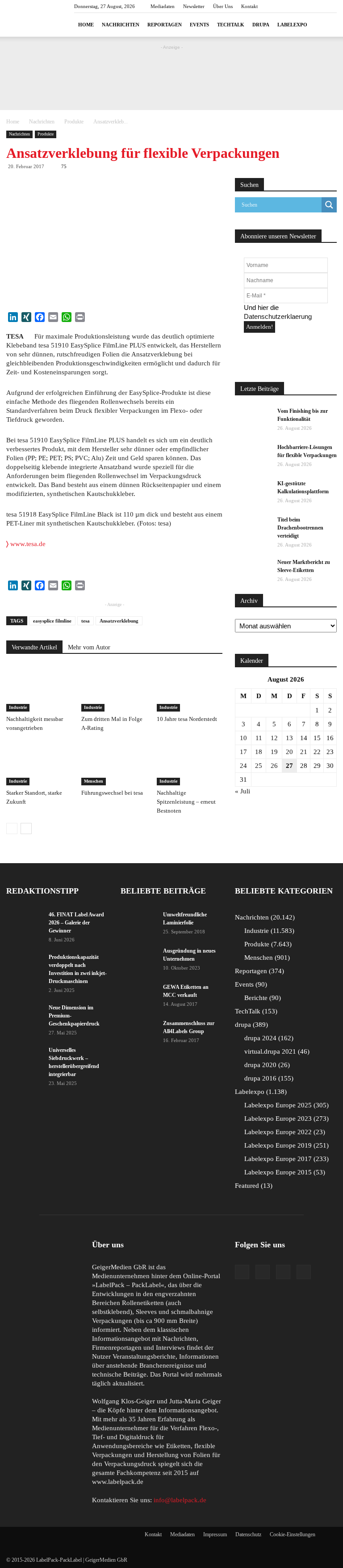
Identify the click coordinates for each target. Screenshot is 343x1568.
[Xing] (304, 1272)
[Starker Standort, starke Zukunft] (39, 762)
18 (258, 751)
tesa (85, 620)
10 (243, 738)
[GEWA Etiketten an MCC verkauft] (138, 995)
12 (274, 738)
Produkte (74, 122)
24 (243, 765)
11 (258, 738)
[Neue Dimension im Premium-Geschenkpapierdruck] (24, 1016)
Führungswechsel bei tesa (112, 792)
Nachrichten (120, 24)
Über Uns (223, 6)
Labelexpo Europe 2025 (285, 1105)
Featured (252, 1185)
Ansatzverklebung (119, 620)
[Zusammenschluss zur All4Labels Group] (138, 1029)
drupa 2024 (267, 1038)
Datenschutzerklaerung (278, 316)
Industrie (18, 707)
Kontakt (249, 6)
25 (258, 765)
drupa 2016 (267, 1078)
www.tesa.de (26, 543)
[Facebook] (242, 1272)
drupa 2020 (266, 1064)
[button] (326, 25)
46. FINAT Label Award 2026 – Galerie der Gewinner (76, 922)
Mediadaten (163, 6)
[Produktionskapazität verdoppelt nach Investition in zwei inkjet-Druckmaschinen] (24, 965)
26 (274, 765)
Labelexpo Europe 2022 (283, 1132)
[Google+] (262, 1272)
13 (289, 738)
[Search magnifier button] (329, 204)
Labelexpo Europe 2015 (283, 1172)
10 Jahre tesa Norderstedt (187, 719)
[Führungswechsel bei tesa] (114, 762)
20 (289, 751)
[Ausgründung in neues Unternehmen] (138, 959)
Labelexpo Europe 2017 (285, 1158)
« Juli (242, 791)
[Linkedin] (283, 1272)
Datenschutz (248, 1534)
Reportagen (164, 24)
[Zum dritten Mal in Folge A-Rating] (114, 688)
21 (303, 751)
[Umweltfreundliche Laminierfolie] (138, 923)
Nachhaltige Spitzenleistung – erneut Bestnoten (186, 801)
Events (199, 24)
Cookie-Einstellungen (292, 1534)
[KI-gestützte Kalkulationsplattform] (253, 491)
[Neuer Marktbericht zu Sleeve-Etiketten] (253, 570)
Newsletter (194, 6)
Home (86, 24)
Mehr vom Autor (89, 647)
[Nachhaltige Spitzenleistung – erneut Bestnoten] (189, 762)
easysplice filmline (52, 620)
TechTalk (230, 24)
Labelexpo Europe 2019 (285, 1145)
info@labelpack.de (180, 1500)
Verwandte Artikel (34, 647)
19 (274, 751)
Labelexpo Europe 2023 (285, 1118)
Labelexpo (292, 24)
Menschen (93, 781)
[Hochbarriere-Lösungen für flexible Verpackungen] (253, 455)
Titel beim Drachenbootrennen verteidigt (300, 528)
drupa (260, 24)
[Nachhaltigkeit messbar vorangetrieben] (39, 688)
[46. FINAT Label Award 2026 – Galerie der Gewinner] (24, 923)
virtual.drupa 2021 (275, 1051)
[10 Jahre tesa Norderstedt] (189, 688)
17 (243, 751)
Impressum (215, 1534)
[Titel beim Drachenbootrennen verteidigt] (253, 528)
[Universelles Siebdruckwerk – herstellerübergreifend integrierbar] (24, 1058)
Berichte (261, 997)
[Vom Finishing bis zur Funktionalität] (253, 419)
